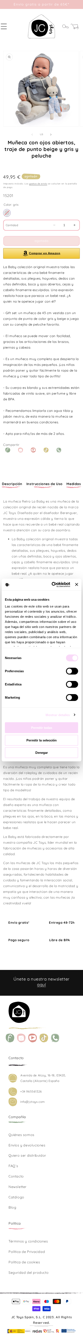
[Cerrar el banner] (76, 584)
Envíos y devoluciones (27, 1145)
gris (7, 213)
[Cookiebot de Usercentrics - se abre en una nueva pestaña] (52, 584)
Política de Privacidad (27, 1252)
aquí (41, 984)
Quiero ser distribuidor (27, 1155)
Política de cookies (24, 1262)
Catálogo (16, 1197)
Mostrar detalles (58, 715)
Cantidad (12, 225)
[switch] (72, 671)
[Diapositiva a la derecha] (51, 134)
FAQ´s (13, 1166)
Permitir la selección (41, 740)
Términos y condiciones (28, 1241)
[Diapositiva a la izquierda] (32, 134)
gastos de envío (38, 183)
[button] (6, 26)
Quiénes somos (21, 1135)
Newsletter (18, 1187)
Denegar (41, 752)
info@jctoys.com (32, 1102)
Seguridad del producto (29, 1272)
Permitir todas (41, 728)
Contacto (16, 1176)
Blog (12, 1207)
